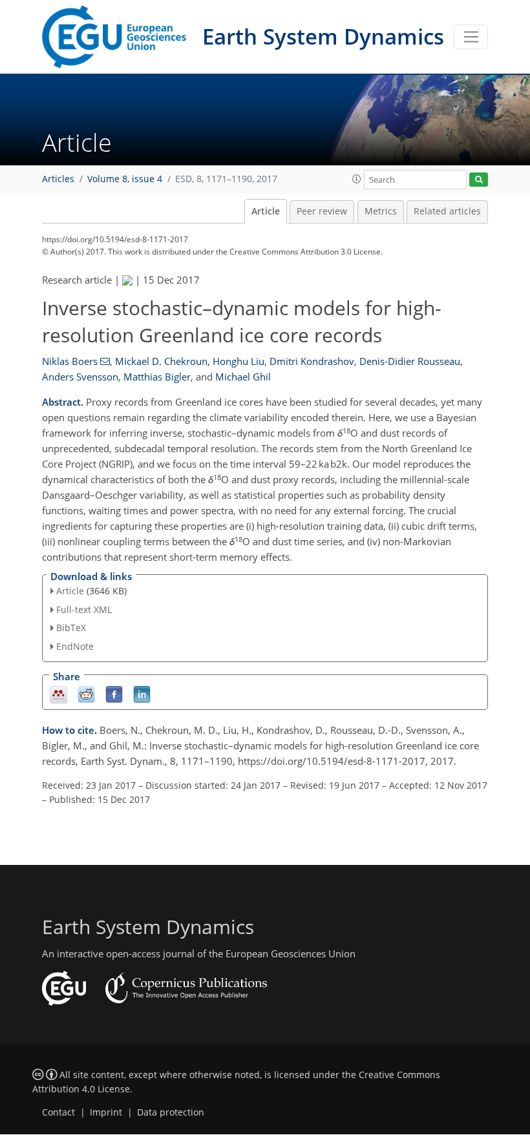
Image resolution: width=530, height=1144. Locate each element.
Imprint (106, 1112)
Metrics (381, 211)
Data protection (170, 1112)
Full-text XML (84, 609)
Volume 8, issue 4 (124, 179)
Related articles (447, 211)
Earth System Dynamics (323, 36)
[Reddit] (86, 694)
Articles (58, 179)
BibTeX (71, 627)
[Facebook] (114, 694)
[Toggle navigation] (471, 37)
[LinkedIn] (142, 694)
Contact (58, 1112)
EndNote (75, 646)
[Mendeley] (58, 694)
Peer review (322, 211)
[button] (356, 179)
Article (265, 211)
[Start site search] (478, 179)
